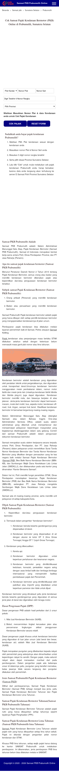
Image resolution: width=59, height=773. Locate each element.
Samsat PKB (8, 460)
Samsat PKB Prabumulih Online (32, 3)
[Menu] (54, 4)
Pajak (5, 338)
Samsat (53, 329)
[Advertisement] (29, 58)
